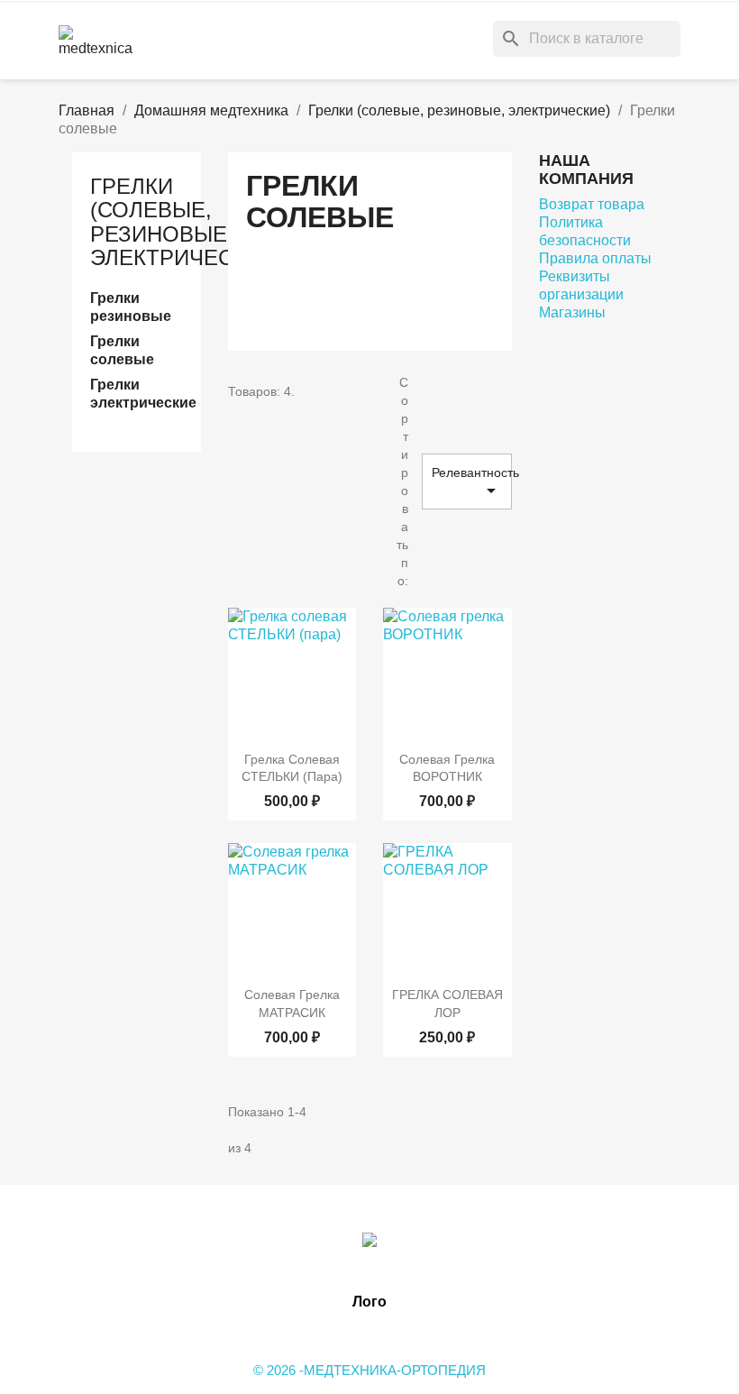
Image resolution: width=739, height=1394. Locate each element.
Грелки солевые (122, 350)
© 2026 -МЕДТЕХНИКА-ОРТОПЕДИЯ (369, 1370)
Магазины (572, 312)
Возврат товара (591, 204)
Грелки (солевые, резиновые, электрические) (186, 222)
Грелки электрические (136, 393)
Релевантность (471, 483)
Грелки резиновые (130, 307)
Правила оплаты (595, 258)
